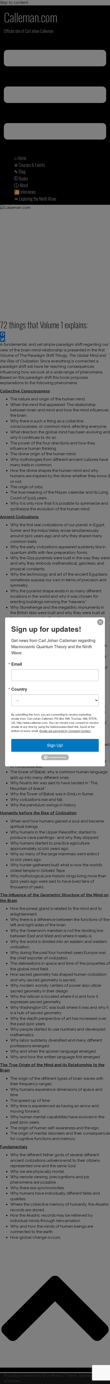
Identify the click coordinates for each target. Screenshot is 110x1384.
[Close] (100, 622)
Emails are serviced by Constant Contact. (65, 731)
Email (16, 664)
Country (19, 689)
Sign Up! (55, 745)
